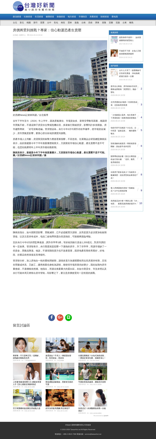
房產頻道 (94, 16)
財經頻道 (105, 16)
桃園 (29, 22)
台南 (83, 22)
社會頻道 (28, 16)
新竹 (35, 22)
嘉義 (77, 22)
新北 (22, 22)
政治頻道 (17, 16)
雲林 (70, 22)
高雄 (90, 22)
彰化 (56, 22)
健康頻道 (50, 16)
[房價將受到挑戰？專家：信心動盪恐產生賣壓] (51, 317)
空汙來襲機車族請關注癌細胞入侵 (26, 408)
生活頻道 (39, 16)
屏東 (97, 22)
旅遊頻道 (61, 16)
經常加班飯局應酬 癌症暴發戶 (58, 408)
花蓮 (118, 22)
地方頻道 (72, 16)
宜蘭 (111, 22)
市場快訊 (83, 16)
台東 (125, 22)
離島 (131, 22)
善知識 (115, 16)
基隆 (104, 22)
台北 (15, 22)
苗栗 (42, 22)
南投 (63, 22)
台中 (49, 22)
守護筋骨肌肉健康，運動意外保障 (92, 382)
